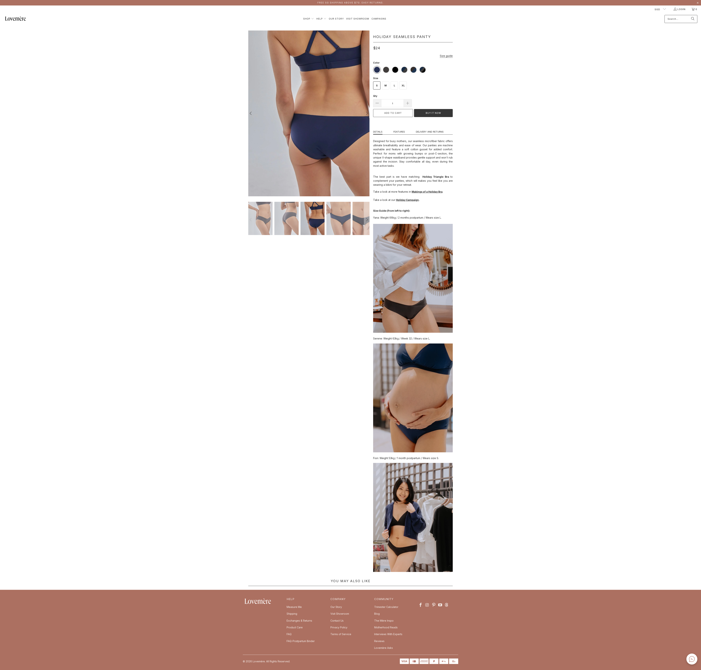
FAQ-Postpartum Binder (301, 641)
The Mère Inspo (384, 620)
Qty (375, 95)
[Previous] (251, 113)
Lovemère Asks (383, 647)
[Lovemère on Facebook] (421, 605)
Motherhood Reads (386, 627)
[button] (308, 19)
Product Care (295, 627)
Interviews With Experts (388, 634)
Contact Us (337, 620)
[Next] (367, 113)
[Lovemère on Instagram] (427, 605)
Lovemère (259, 661)
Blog (377, 613)
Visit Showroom (339, 613)
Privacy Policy (338, 627)
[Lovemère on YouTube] (440, 605)
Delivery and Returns (430, 131)
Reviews (379, 641)
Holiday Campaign (407, 199)
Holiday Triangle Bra (435, 176)
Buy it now (433, 113)
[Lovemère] (15, 18)
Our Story (336, 606)
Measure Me (294, 606)
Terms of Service (340, 634)
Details (377, 131)
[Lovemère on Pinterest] (433, 605)
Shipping (292, 613)
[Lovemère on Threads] (446, 605)
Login (681, 9)
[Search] (692, 19)
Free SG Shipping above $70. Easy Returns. (350, 2)
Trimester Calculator (386, 606)
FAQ (289, 634)
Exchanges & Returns (299, 620)
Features (399, 131)
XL (403, 85)
